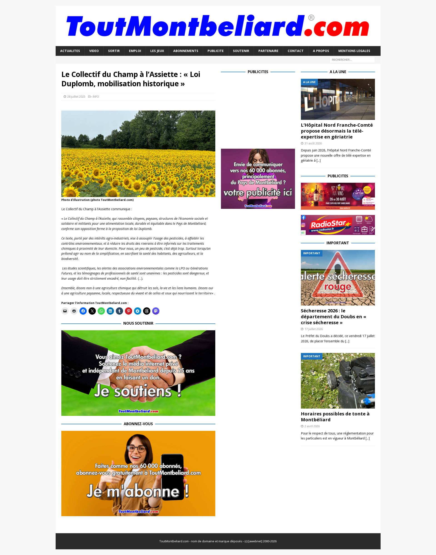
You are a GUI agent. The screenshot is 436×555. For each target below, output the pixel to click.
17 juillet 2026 (314, 329)
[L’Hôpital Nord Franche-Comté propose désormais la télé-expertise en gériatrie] (338, 99)
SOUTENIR (241, 51)
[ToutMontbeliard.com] (218, 43)
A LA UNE (338, 71)
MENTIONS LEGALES (354, 51)
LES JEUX (157, 51)
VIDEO (94, 51)
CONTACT (296, 51)
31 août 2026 (313, 143)
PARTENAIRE (268, 51)
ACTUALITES (70, 51)
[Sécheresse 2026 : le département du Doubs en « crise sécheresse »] (338, 278)
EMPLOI (135, 51)
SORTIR (114, 51)
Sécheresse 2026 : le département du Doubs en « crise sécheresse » (333, 317)
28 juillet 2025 (76, 96)
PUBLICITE (216, 51)
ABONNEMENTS (185, 51)
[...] (319, 160)
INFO (96, 96)
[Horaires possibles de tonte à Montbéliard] (338, 381)
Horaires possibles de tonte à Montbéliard (335, 417)
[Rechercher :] (352, 59)
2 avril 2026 (312, 426)
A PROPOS (321, 51)
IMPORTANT (338, 242)
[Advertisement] (259, 110)
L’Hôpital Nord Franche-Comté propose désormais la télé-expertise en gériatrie (337, 131)
